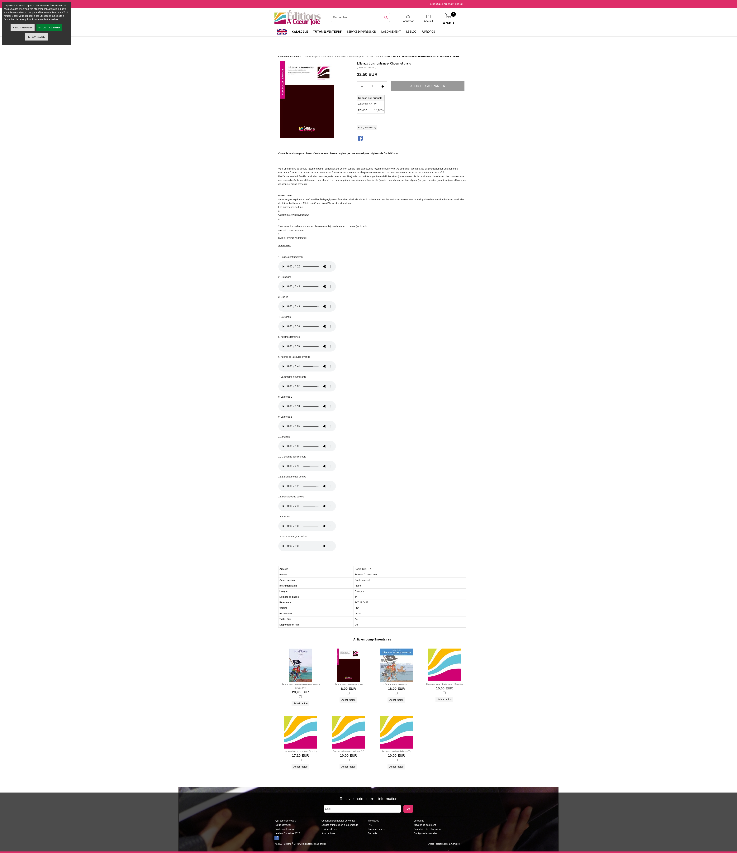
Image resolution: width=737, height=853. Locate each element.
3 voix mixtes (328, 833)
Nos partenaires (376, 829)
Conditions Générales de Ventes (338, 820)
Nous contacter (283, 825)
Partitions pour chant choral (319, 56)
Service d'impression (361, 31)
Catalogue (300, 31)
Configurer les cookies (425, 833)
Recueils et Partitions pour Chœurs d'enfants (360, 56)
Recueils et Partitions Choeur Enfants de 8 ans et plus (423, 56)
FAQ (370, 825)
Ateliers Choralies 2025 (287, 833)
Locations (419, 820)
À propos (428, 31)
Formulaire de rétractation (427, 829)
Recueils (372, 833)
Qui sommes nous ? (285, 820)
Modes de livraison (285, 829)
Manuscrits (373, 820)
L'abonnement (391, 31)
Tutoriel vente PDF (327, 31)
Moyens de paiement (425, 825)
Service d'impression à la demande (339, 825)
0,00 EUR (448, 23)
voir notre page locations (291, 230)
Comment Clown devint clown (293, 214)
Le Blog (411, 31)
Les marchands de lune (290, 207)
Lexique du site (329, 829)
